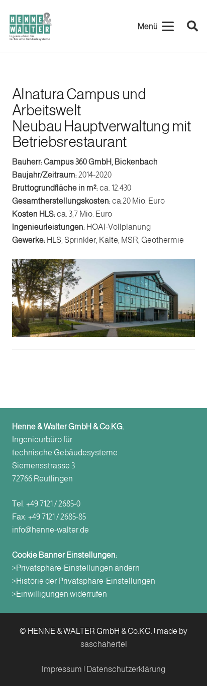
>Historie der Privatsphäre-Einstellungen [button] (83, 581)
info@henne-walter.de (50, 530)
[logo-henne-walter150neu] (30, 27)
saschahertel (103, 644)
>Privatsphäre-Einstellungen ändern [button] (76, 568)
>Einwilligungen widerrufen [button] (59, 594)
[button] (155, 26)
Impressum (62, 669)
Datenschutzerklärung (125, 669)
